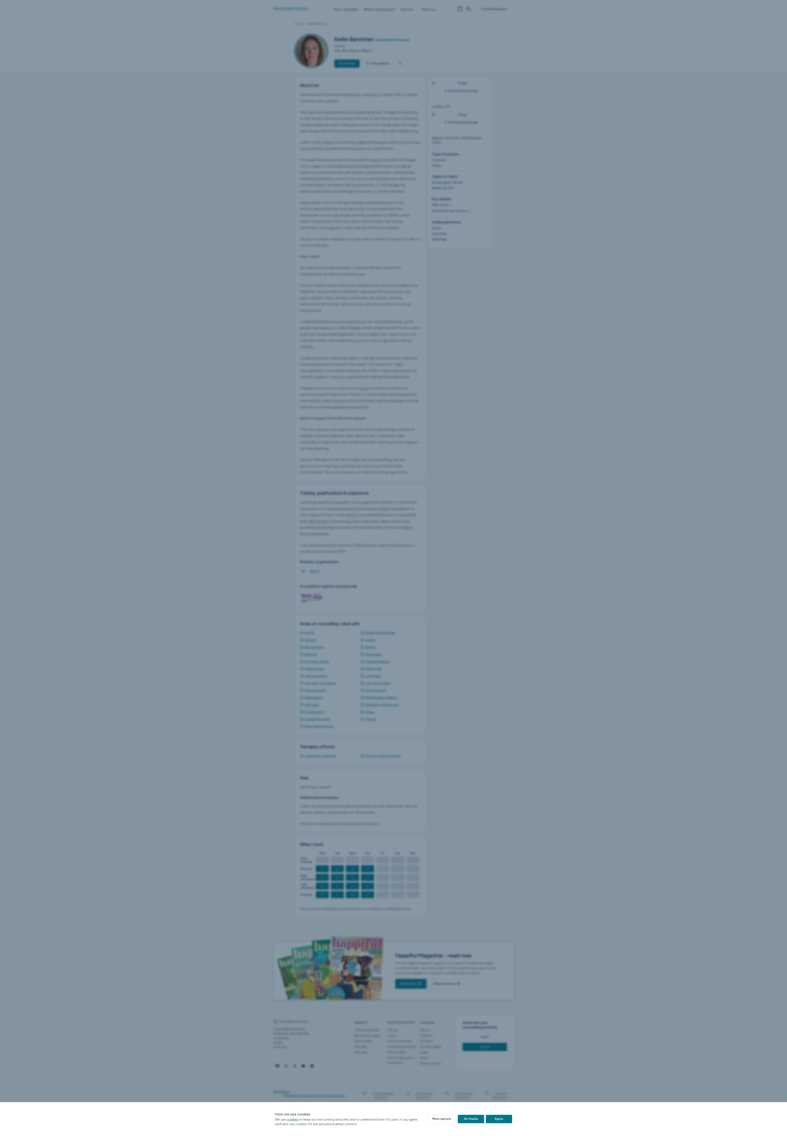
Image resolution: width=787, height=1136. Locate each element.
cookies (292, 1119)
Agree (499, 1119)
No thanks (471, 1119)
